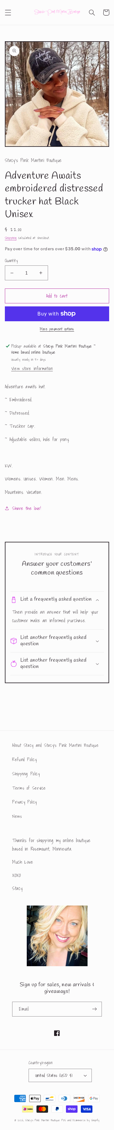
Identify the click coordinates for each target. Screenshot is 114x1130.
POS (63, 1120)
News (17, 816)
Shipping (11, 238)
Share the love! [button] (26, 508)
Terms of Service (29, 787)
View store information (32, 368)
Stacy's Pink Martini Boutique (42, 1120)
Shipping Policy (26, 773)
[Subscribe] (95, 1009)
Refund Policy (24, 759)
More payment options (57, 329)
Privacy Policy (24, 801)
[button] (8, 12)
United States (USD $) (54, 1075)
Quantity (11, 261)
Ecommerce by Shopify (86, 1120)
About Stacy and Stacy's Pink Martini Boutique (55, 745)
